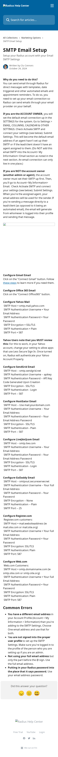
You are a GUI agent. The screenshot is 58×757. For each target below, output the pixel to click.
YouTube (31, 732)
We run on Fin (30, 747)
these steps (10, 283)
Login (42, 732)
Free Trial (18, 732)
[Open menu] (52, 5)
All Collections (10, 37)
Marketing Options (31, 37)
